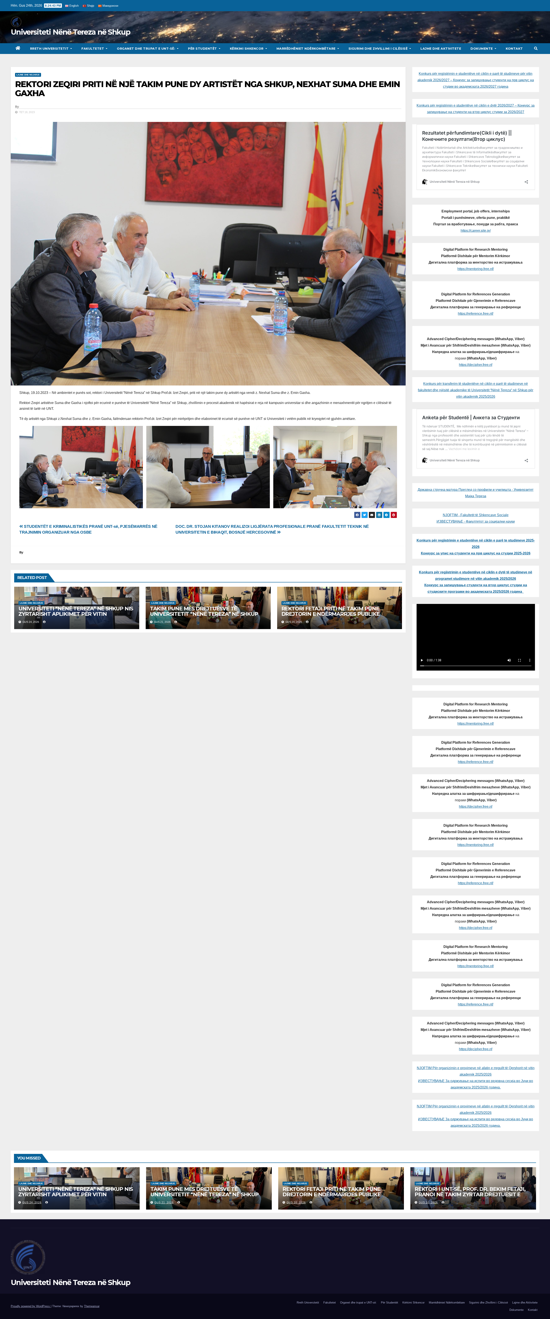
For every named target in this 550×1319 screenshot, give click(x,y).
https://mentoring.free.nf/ (475, 269)
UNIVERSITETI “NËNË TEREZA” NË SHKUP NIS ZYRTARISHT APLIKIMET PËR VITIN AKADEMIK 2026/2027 (75, 613)
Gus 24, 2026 (31, 1202)
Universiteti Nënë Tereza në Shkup (70, 32)
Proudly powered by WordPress (31, 1306)
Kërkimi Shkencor (247, 49)
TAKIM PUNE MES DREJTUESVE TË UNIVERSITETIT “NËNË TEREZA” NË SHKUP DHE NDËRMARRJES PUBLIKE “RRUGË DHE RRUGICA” (204, 616)
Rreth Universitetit (50, 49)
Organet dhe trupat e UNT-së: (146, 49)
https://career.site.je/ (476, 230)
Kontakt (514, 49)
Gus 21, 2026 (164, 1202)
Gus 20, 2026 (296, 1202)
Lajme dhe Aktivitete (440, 49)
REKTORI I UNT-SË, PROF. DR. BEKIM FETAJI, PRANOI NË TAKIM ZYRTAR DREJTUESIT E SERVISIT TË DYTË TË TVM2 (470, 1194)
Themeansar (91, 1306)
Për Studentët (203, 49)
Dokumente (482, 49)
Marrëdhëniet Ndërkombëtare (307, 49)
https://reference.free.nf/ (475, 313)
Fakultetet (93, 49)
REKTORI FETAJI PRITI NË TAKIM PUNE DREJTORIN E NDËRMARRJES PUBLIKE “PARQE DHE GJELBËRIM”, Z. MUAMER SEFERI (339, 613)
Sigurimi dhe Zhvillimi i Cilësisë (378, 49)
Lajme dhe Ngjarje (28, 75)
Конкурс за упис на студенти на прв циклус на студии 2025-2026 (475, 553)
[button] (536, 48)
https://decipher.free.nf (475, 365)
